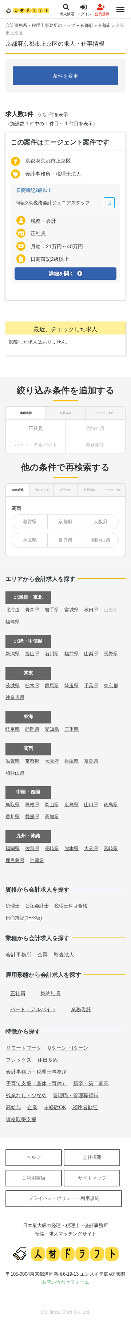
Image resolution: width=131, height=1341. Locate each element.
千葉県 (91, 685)
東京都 (111, 685)
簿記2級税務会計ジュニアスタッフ (53, 202)
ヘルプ (34, 1157)
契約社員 (50, 993)
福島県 (12, 621)
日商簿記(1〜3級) (23, 917)
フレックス (18, 1060)
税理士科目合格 (70, 906)
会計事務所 (18, 954)
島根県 (32, 804)
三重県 (71, 729)
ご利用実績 (33, 1178)
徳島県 (111, 804)
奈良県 (65, 540)
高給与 (13, 1107)
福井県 (71, 653)
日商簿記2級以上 (34, 190)
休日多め (47, 1060)
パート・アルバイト (33, 1009)
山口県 (91, 804)
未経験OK (55, 1107)
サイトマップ (92, 1178)
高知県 (52, 816)
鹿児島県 (14, 860)
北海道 (12, 609)
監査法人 (64, 954)
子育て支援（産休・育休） (36, 1083)
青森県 (32, 609)
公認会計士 (37, 906)
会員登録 (102, 14)
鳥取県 (12, 804)
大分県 (91, 848)
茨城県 (12, 685)
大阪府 (101, 521)
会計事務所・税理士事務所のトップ (40, 25)
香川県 (12, 816)
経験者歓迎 (85, 1107)
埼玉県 (71, 685)
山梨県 (91, 653)
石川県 (52, 653)
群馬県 (52, 685)
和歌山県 (100, 540)
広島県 (71, 804)
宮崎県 (111, 848)
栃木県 (32, 685)
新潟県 (12, 653)
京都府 (86, 25)
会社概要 (92, 1157)
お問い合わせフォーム (65, 1282)
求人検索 (67, 14)
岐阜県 (12, 729)
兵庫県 (30, 540)
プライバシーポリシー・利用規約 (63, 1198)
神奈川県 (14, 697)
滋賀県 (30, 521)
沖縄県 (37, 860)
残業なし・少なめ (26, 1095)
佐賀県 (32, 848)
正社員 (36, 428)
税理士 (12, 906)
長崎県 (52, 848)
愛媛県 (32, 816)
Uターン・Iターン (68, 1048)
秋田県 (91, 609)
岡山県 (52, 804)
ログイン (84, 14)
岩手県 (52, 609)
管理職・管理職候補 (76, 1095)
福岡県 (12, 848)
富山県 (32, 653)
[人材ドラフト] (27, 10)
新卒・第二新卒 (91, 1083)
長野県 (111, 653)
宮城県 (71, 609)
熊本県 (71, 848)
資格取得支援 (21, 1119)
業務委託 (81, 1009)
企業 (42, 954)
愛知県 (52, 729)
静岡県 (32, 729)
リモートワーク (23, 1048)
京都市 (104, 25)
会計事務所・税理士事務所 (36, 1072)
